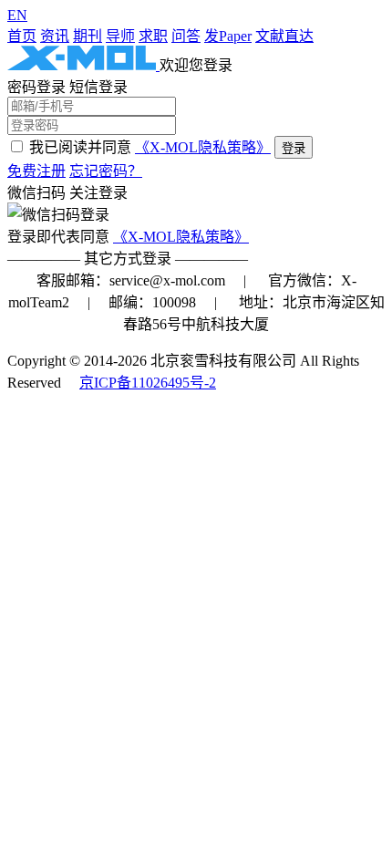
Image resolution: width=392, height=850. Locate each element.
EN (17, 15)
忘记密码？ (105, 171)
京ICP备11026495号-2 (147, 382)
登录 (293, 148)
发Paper (228, 36)
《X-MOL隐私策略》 (203, 147)
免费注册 (36, 171)
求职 (153, 36)
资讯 (54, 36)
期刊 (87, 36)
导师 (120, 36)
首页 (21, 36)
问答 (186, 36)
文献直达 (284, 36)
